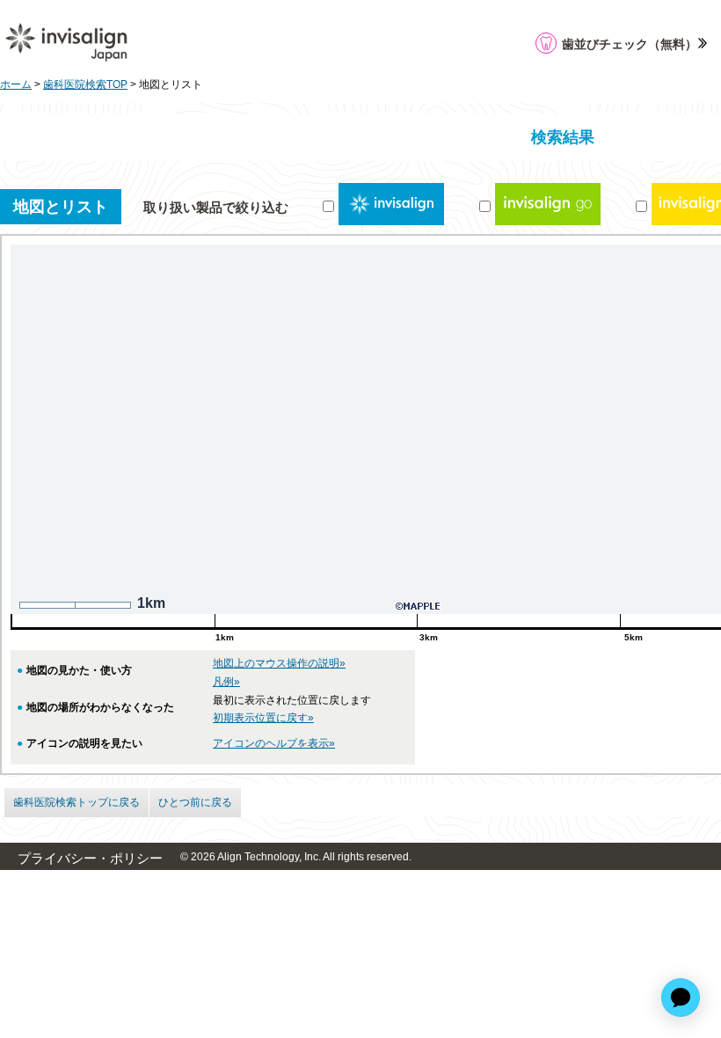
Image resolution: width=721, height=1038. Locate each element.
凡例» (226, 682)
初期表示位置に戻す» (263, 718)
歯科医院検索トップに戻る (76, 802)
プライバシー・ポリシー (90, 859)
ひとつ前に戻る (195, 802)
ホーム (16, 84)
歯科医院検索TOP (85, 84)
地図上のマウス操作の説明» (279, 663)
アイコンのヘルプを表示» (274, 743)
